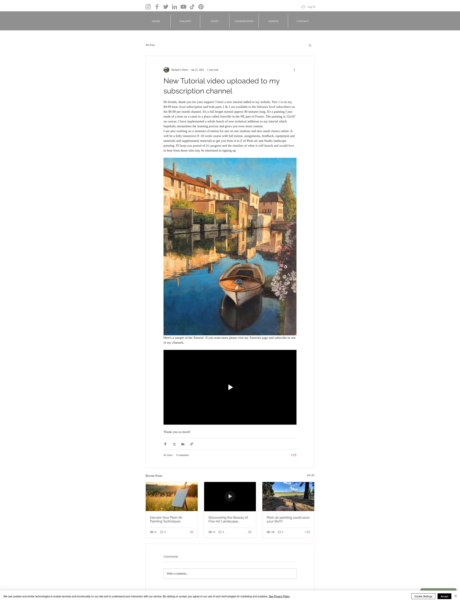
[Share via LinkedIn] (183, 444)
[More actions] (294, 70)
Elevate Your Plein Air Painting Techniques (166, 519)
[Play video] (230, 387)
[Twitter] (165, 6)
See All (310, 475)
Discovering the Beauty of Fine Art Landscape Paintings (228, 519)
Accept (444, 596)
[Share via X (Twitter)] (174, 444)
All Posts (150, 45)
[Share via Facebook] (165, 444)
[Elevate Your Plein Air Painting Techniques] (172, 496)
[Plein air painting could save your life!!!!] (288, 496)
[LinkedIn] (174, 6)
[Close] (456, 596)
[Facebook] (156, 6)
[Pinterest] (200, 6)
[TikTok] (192, 6)
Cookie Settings (423, 596)
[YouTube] (183, 6)
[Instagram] (148, 6)
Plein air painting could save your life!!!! (288, 519)
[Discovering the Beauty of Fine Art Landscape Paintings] (230, 496)
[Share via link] (191, 444)
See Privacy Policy (279, 596)
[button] (185, 21)
